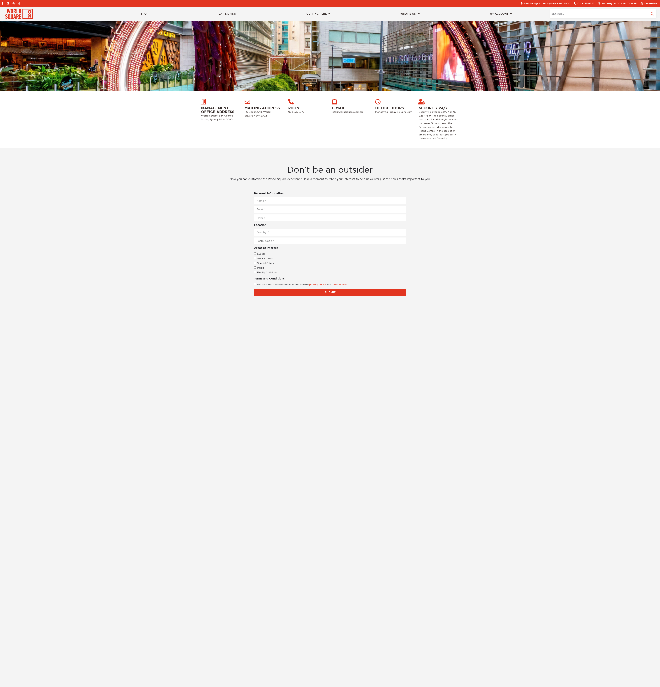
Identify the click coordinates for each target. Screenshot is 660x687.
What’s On (408, 13)
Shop (144, 13)
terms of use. (340, 284)
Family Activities (267, 272)
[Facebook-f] (2, 3)
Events (261, 253)
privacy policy (317, 284)
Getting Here (316, 13)
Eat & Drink (227, 13)
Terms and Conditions (269, 278)
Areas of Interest (266, 248)
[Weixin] (13, 3)
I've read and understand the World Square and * (303, 284)
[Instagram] (8, 3)
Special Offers (265, 263)
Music (260, 267)
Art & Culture (265, 258)
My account (499, 13)
